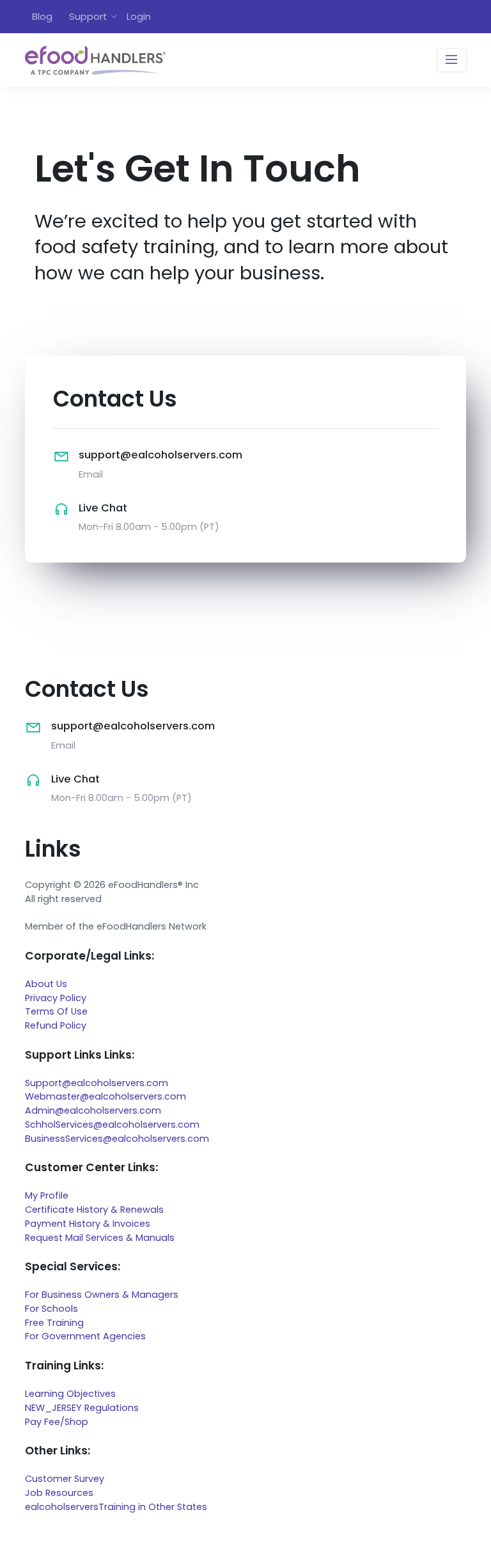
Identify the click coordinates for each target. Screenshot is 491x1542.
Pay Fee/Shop (56, 1421)
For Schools (51, 1308)
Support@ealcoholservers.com (96, 1083)
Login (139, 16)
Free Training (54, 1322)
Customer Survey (64, 1478)
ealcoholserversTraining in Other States (116, 1506)
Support (88, 16)
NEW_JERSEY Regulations (82, 1407)
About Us (46, 983)
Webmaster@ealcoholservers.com (105, 1096)
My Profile (46, 1195)
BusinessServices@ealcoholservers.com (117, 1138)
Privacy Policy (55, 998)
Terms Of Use (56, 1011)
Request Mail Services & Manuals (100, 1237)
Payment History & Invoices (87, 1223)
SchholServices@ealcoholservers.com (112, 1124)
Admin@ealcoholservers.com (93, 1110)
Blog (42, 16)
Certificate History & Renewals (94, 1209)
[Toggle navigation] (451, 60)
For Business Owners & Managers (101, 1294)
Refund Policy (55, 1025)
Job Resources (59, 1492)
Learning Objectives (70, 1393)
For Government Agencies (85, 1336)
